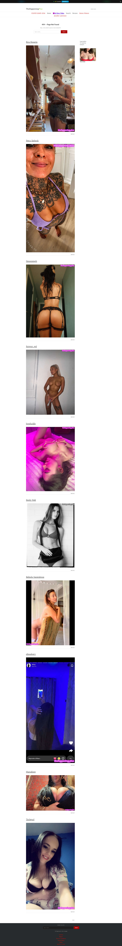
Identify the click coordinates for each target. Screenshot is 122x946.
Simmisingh (31, 261)
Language (65, 931)
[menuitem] (38, 13)
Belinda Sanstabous (35, 577)
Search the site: (61, 925)
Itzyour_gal (31, 346)
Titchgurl (30, 819)
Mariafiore (31, 772)
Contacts (61, 934)
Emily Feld (31, 500)
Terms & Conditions (61, 938)
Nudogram (82, 44)
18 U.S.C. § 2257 (61, 944)
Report (61, 936)
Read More (72, 254)
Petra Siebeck (32, 140)
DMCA (61, 942)
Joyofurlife (31, 423)
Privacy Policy (61, 940)
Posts (63, 931)
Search (64, 31)
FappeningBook (83, 41)
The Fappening (83, 43)
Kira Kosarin (31, 42)
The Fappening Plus (58, 931)
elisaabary (31, 654)
